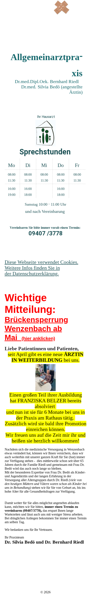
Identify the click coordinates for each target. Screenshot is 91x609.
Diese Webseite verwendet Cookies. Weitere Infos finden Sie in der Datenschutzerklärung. (41, 267)
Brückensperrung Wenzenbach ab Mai (36, 328)
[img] (61, 7)
